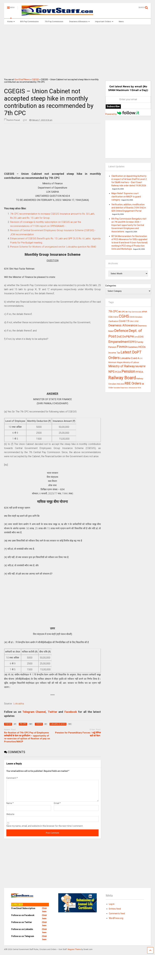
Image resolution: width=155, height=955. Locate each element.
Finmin (122, 347)
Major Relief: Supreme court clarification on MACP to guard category (126, 196)
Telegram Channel (34, 711)
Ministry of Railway (121, 366)
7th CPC (113, 311)
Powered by (111, 114)
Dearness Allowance (78, 21)
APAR (144, 311)
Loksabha (18, 703)
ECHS (140, 337)
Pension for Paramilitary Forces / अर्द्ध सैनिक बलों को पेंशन (78, 734)
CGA (110, 317)
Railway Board (122, 377)
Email (57, 803)
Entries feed (115, 909)
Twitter (52, 711)
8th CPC (121, 311)
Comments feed (117, 913)
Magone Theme (74, 949)
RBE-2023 (120, 384)
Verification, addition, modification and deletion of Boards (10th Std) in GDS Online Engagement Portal (128, 207)
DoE (119, 336)
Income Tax (114, 352)
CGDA (115, 317)
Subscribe (113, 106)
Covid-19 (124, 320)
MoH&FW (140, 366)
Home (10, 21)
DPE (136, 337)
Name (10, 803)
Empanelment (119, 342)
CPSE (136, 321)
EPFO (133, 341)
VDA (139, 388)
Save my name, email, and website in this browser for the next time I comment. (44, 826)
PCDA (118, 372)
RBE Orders (133, 383)
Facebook (70, 711)
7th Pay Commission (54, 21)
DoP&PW (128, 336)
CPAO (132, 321)
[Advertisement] (77, 50)
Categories (110, 285)
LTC (141, 358)
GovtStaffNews (22, 79)
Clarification (113, 321)
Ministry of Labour (131, 362)
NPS (111, 371)
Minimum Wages (115, 362)
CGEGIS (35, 79)
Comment (12, 778)
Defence (121, 330)
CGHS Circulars (135, 317)
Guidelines (133, 347)
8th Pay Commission (29, 21)
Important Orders (103, 21)
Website (10, 814)
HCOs (142, 346)
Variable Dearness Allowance (125, 388)
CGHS (124, 316)
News (121, 21)
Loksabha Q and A (129, 358)
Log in (111, 904)
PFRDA (139, 372)
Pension (128, 371)
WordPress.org (116, 918)
